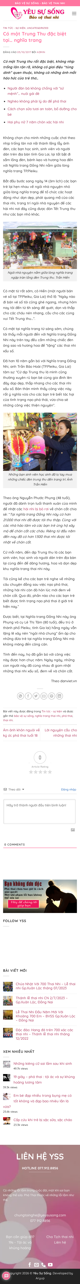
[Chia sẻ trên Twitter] (36, 696)
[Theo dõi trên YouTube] (50, 1265)
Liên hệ (60, 1242)
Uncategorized (37, 27)
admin (41, 52)
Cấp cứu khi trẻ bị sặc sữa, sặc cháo (43, 1120)
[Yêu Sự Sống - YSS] (38, 13)
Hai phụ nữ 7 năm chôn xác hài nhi (36, 122)
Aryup (40, 1278)
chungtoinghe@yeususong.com (40, 1215)
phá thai (67, 715)
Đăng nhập (68, 789)
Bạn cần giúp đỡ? (20, 1237)
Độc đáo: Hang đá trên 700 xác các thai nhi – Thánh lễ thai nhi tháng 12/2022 (44, 1034)
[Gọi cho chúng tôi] (43, 1265)
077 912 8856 (40, 1220)
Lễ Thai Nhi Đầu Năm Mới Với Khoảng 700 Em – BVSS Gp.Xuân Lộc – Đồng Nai (45, 1016)
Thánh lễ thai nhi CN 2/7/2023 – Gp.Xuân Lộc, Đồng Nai (42, 1000)
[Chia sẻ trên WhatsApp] (20, 696)
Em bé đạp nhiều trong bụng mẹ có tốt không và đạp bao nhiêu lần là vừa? (37, 1101)
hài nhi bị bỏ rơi (36, 509)
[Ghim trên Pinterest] (51, 696)
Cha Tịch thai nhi (60, 1237)
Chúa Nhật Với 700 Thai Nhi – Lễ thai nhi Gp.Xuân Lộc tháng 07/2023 (45, 986)
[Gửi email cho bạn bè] (44, 696)
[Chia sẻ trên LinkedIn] (59, 696)
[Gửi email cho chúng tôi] (36, 1265)
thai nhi (8, 720)
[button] (74, 13)
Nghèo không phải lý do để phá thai (37, 101)
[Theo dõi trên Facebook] (29, 1265)
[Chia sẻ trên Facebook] (28, 696)
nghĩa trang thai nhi (47, 715)
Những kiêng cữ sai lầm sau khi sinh (43, 1063)
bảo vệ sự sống (23, 715)
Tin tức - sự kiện (14, 27)
